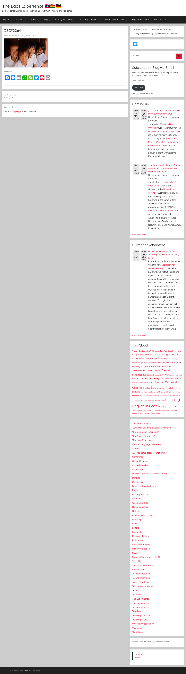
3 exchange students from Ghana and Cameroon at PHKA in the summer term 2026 (164, 168)
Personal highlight (140, 536)
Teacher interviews (141, 578)
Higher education (139, 19)
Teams (34, 19)
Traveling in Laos (140, 620)
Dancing (136, 478)
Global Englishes (140, 503)
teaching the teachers (169, 406)
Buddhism (136, 363)
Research (158, 19)
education (157, 363)
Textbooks (137, 594)
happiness (137, 375)
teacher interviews (158, 400)
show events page (139, 235)
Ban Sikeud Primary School (153, 358)
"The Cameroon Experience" (145, 432)
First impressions (140, 494)
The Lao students (140, 599)
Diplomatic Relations (147, 363)
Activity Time (159, 351)
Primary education (63, 19)
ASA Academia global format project (149, 453)
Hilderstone (147, 375)
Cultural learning (140, 461)
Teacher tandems (140, 582)
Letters (135, 528)
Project (5, 19)
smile (168, 395)
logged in (17, 111)
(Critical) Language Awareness (146, 444)
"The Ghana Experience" (143, 436)
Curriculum (137, 469)
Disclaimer (138, 654)
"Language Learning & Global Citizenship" (151, 428)
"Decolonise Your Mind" (143, 423)
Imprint (137, 657)
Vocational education (115, 19)
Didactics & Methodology (144, 486)
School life (137, 561)
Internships (137, 519)
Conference (137, 457)
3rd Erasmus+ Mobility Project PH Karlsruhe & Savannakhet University (163, 142)
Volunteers (137, 628)
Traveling (136, 611)
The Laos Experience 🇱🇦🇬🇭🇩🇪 (31, 6)
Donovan (27, 670)
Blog (45, 19)
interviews (155, 375)
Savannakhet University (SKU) (146, 557)
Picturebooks (138, 540)
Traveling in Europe (141, 615)
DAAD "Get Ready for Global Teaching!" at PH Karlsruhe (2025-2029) (164, 254)
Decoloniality (138, 482)
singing (162, 395)
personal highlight (139, 395)
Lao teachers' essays (150, 378)
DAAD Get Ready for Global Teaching (150, 473)
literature (154, 392)
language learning (175, 375)
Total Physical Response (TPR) (143, 411)
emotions (166, 362)
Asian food (168, 351)
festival (158, 371)
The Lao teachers (140, 603)
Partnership (137, 532)
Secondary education (88, 19)
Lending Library (164, 388)
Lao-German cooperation (169, 378)
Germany (136, 499)
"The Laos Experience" (142, 440)
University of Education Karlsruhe (164, 131)
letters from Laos (145, 392)
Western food (159, 413)
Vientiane (158, 411)
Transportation (139, 607)
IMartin (32, 36)
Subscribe (139, 87)
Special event (138, 570)
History (135, 511)
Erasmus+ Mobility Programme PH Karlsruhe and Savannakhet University (156, 366)
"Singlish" (142, 351)
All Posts (136, 448)
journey (163, 374)
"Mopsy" (135, 351)
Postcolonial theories (142, 544)
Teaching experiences (142, 586)
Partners (20, 19)
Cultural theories (140, 465)
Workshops (137, 632)
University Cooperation (143, 624)
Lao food (136, 378)
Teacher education (141, 574)
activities (149, 351)
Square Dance (175, 395)
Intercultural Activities (142, 515)
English (135, 490)
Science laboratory (153, 395)
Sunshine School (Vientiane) (141, 400)
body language (172, 359)
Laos (154, 387)
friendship (167, 370)
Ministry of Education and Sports (169, 392)
